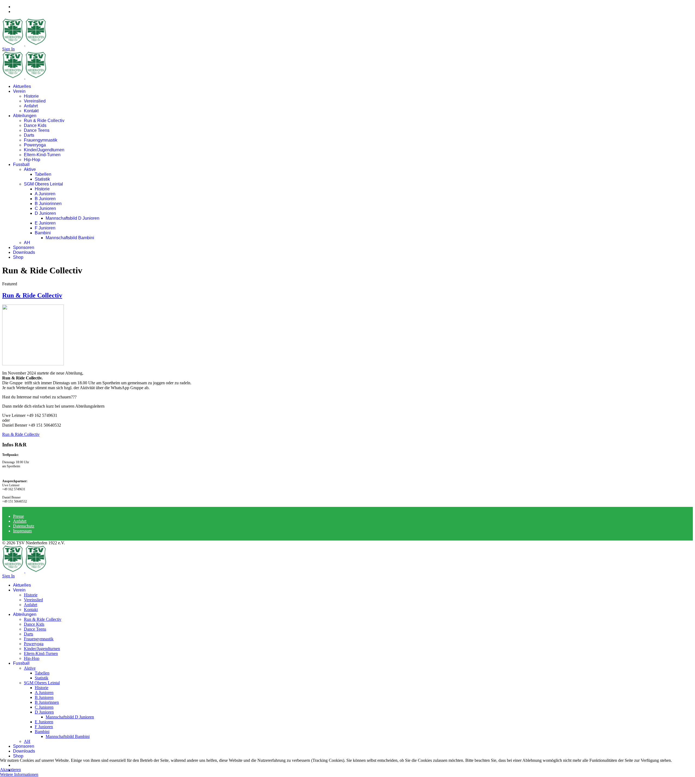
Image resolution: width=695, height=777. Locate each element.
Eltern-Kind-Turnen (42, 154)
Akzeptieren (10, 769)
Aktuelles (22, 86)
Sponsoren (23, 247)
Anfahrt (31, 106)
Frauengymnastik (40, 140)
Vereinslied (35, 101)
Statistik (42, 179)
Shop (18, 257)
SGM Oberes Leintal (43, 184)
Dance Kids (35, 125)
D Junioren (45, 213)
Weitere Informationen (19, 774)
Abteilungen (24, 115)
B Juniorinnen (48, 203)
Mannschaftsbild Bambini (70, 237)
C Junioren (45, 208)
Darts (29, 135)
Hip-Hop (32, 159)
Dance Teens (36, 130)
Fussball (21, 164)
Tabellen (43, 174)
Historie (31, 96)
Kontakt (31, 110)
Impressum (22, 531)
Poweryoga (35, 145)
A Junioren (45, 193)
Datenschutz (23, 526)
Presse (18, 516)
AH (27, 242)
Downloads (24, 252)
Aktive (30, 169)
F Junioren (45, 228)
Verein (19, 91)
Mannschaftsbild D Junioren (72, 218)
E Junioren (45, 223)
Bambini (43, 233)
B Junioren (45, 198)
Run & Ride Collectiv (44, 120)
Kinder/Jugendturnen (44, 150)
